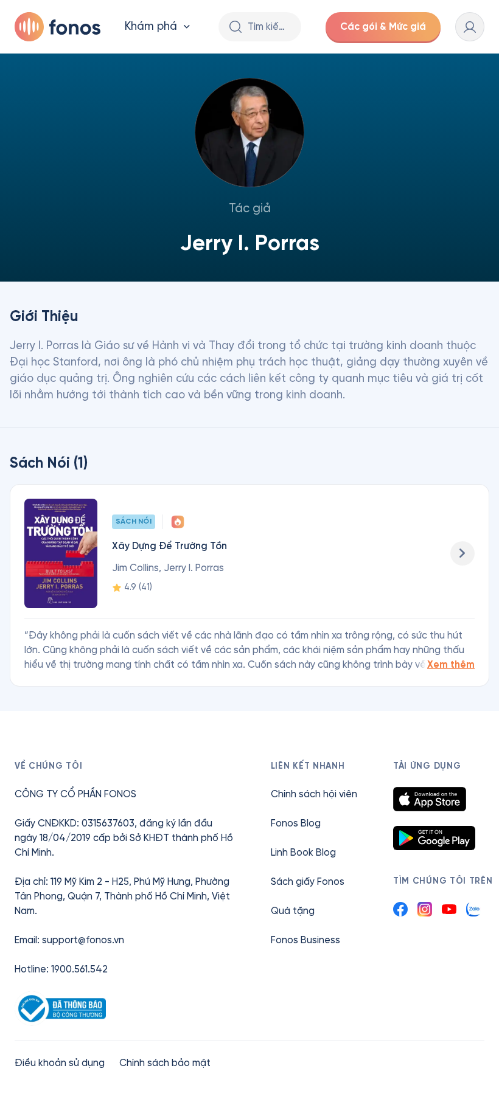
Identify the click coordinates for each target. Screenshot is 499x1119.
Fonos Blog (296, 823)
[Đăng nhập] (469, 26)
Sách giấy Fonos (307, 881)
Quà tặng (293, 911)
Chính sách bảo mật (165, 1063)
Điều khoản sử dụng (60, 1063)
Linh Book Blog (303, 852)
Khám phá (151, 26)
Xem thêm (451, 664)
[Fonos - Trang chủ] (57, 26)
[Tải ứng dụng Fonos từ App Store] (429, 799)
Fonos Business (305, 940)
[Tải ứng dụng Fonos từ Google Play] (434, 838)
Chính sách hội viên (314, 794)
